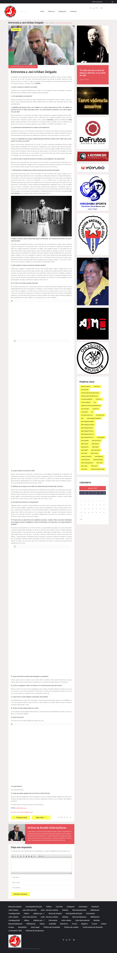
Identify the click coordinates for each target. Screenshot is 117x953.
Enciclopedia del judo (34, 907)
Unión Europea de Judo (97, 469)
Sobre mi (51, 11)
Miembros (64, 924)
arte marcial (84, 389)
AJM (14, 812)
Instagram (71, 907)
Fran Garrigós (85, 408)
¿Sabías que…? (39, 913)
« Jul (80, 519)
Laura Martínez (85, 459)
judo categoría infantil (87, 424)
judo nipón (84, 453)
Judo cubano (13, 910)
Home (46, 23)
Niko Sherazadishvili (87, 462)
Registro (84, 924)
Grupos (11, 927)
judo (31, 812)
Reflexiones (94, 910)
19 (88, 509)
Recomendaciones (79, 910)
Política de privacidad (52, 927)
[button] (13, 856)
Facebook (95, 907)
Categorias (62, 11)
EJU (95, 402)
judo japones (85, 447)
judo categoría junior (87, 428)
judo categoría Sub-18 (87, 434)
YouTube (59, 907)
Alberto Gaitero (85, 386)
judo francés (95, 443)
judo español (85, 440)
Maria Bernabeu (98, 459)
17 (81, 509)
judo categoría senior (87, 431)
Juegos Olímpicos (86, 456)
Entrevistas (52, 23)
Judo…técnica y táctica (49, 910)
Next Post (40, 817)
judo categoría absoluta (94, 418)
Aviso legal (35, 927)
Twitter (49, 907)
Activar (103, 924)
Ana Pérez (97, 386)
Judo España (100, 437)
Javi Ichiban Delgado (23, 812)
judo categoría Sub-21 (87, 437)
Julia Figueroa (99, 456)
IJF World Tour (100, 415)
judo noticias (94, 453)
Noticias (65, 910)
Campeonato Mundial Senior (89, 396)
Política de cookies (71, 927)
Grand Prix (95, 408)
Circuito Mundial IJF (86, 399)
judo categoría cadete (87, 421)
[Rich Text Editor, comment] (41, 865)
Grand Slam (84, 412)
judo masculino (95, 450)
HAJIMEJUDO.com (21, 808)
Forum (74, 924)
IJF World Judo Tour (87, 415)
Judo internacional (29, 910)
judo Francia (84, 443)
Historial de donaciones (35, 931)
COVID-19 (98, 399)
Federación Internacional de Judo (91, 405)
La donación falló (15, 931)
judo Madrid (84, 450)
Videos (26, 913)
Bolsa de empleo (14, 907)
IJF (92, 412)
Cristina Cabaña (85, 402)
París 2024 (99, 462)
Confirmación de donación (93, 927)
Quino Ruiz (84, 466)
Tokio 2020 (94, 466)
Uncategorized (14, 913)
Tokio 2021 (84, 469)
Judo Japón (95, 447)
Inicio (42, 11)
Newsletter (22, 927)
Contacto (73, 11)
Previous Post (21, 817)
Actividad (52, 924)
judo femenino (96, 440)
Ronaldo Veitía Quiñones (18, 67)
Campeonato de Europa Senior (90, 393)
